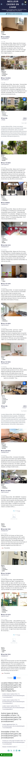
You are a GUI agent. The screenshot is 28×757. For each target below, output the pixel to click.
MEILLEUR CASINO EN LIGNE (13, 4)
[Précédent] (2, 378)
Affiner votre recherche (14, 14)
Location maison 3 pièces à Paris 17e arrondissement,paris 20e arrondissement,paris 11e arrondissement (13, 695)
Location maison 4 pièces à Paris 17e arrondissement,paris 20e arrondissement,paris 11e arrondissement (13, 701)
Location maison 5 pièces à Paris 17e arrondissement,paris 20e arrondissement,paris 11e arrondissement (13, 707)
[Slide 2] (11, 109)
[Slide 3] (14, 109)
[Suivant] (26, 378)
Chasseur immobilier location (9, 746)
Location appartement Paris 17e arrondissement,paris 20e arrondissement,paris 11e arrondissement (13, 726)
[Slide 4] (17, 109)
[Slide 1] (8, 109)
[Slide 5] (20, 109)
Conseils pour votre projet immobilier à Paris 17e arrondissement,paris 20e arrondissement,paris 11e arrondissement (13, 742)
